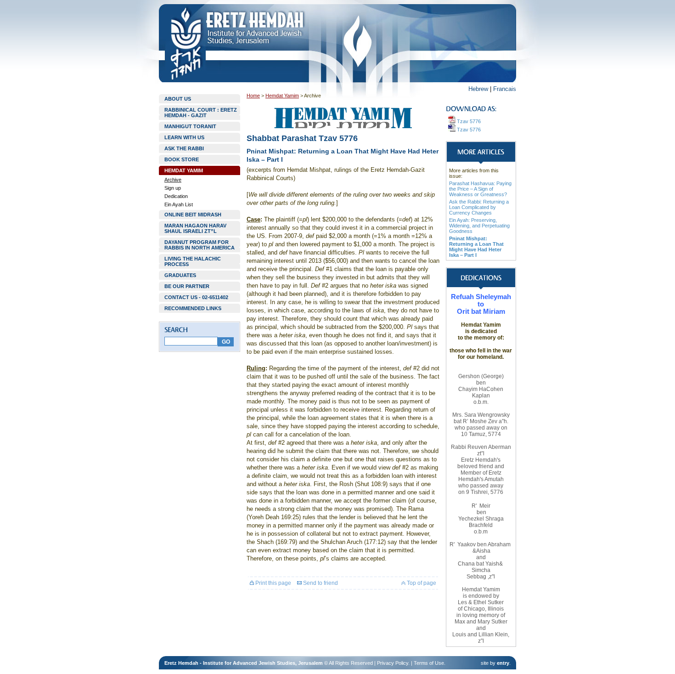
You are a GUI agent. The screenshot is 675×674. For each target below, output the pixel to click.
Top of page (420, 583)
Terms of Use (429, 663)
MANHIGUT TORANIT (190, 126)
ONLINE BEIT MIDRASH (192, 214)
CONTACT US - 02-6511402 (196, 297)
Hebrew (478, 88)
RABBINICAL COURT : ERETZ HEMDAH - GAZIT (200, 112)
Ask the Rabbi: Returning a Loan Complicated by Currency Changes (479, 207)
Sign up (172, 188)
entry (503, 663)
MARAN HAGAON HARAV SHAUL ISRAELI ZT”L (195, 228)
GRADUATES (180, 275)
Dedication (176, 196)
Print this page (272, 583)
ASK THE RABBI (184, 148)
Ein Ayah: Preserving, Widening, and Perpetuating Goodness (479, 225)
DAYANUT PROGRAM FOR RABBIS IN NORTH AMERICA (199, 244)
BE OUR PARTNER (186, 286)
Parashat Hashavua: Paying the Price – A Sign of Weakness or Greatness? (480, 189)
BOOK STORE (181, 159)
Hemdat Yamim (282, 95)
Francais (504, 88)
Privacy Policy (392, 663)
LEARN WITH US (184, 137)
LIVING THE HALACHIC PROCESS (192, 261)
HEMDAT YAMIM (183, 170)
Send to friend (320, 583)
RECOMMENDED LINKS (192, 308)
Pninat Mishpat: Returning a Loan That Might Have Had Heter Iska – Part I (476, 247)
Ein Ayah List (178, 204)
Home (253, 95)
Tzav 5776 (468, 121)
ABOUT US (177, 99)
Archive (172, 179)
